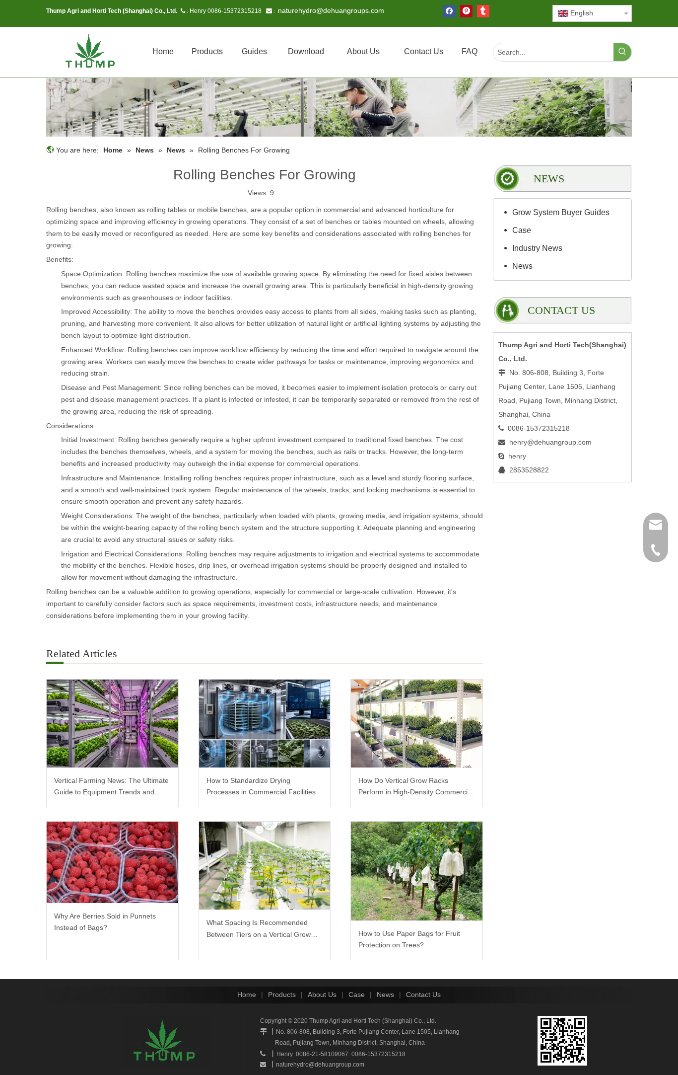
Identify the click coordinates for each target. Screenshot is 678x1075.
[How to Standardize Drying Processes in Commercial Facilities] (265, 724)
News (522, 266)
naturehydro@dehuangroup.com (320, 1064)
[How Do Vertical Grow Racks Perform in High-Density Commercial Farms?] (416, 724)
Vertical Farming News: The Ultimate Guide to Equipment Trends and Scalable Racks (111, 787)
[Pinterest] (466, 11)
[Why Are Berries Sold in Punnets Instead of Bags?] (112, 862)
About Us (322, 994)
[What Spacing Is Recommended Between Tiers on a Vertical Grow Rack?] (265, 866)
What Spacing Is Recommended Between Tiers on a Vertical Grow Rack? (258, 930)
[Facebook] (449, 11)
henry (517, 456)
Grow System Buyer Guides (561, 212)
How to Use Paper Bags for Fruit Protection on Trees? (409, 939)
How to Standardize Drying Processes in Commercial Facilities (261, 786)
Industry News (537, 248)
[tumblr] (483, 11)
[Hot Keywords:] (622, 52)
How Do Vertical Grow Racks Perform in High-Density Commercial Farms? (415, 787)
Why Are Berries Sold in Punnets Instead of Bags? (105, 922)
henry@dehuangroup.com (550, 442)
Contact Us (423, 994)
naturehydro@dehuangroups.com (331, 10)
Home (246, 994)
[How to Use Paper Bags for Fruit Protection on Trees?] (416, 871)
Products (282, 994)
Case (521, 230)
